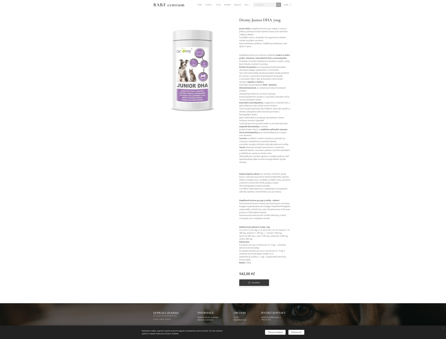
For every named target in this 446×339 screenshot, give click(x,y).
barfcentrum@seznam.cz (271, 317)
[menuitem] (200, 5)
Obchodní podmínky (205, 320)
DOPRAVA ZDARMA (166, 312)
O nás (236, 317)
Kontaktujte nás (240, 320)
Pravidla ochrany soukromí (208, 317)
